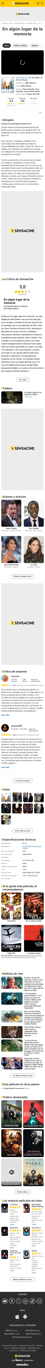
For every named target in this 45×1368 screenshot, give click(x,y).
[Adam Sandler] (11, 513)
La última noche (34, 953)
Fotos (6, 789)
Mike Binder (31, 83)
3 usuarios (14, 729)
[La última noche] (34, 938)
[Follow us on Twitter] (19, 1301)
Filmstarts (30, 1330)
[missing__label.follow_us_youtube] (5, 1301)
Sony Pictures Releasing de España (31, 847)
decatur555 (16, 726)
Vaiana (34, 1251)
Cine (10, 23)
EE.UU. (25, 843)
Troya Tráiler (11, 1155)
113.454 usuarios (14, 680)
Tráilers (7, 388)
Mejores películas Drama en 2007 (24, 957)
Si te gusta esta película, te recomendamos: (19, 888)
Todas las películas (19, 23)
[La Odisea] (4, 1208)
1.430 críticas (24, 680)
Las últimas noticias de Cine (22, 1076)
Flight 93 (11, 953)
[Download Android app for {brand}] (26, 1316)
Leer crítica (22, 380)
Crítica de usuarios (14, 671)
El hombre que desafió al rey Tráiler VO (12, 1184)
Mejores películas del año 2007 (25, 955)
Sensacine (22, 98)
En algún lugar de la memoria (16, 1088)
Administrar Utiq (33, 1348)
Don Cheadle (34, 528)
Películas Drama (32, 23)
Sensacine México (20, 1337)
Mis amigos (33, 98)
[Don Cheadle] (34, 513)
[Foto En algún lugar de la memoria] (6, 797)
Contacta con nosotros (26, 1345)
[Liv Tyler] (34, 549)
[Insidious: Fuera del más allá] (4, 1254)
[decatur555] (5, 728)
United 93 (11, 921)
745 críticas (24, 729)
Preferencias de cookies (28, 1351)
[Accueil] (20, 3)
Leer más (5, 715)
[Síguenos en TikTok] (33, 1301)
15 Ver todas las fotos (22, 831)
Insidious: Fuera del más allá (15, 1253)
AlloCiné (8, 1330)
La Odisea (14, 1205)
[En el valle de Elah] (34, 905)
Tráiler (12, 1225)
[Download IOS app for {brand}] (18, 1316)
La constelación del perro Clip (12, 1126)
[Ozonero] (5, 678)
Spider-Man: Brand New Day (38, 1205)
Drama (25, 80)
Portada (4, 23)
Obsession (14, 1228)
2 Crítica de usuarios (22, 781)
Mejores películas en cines (22, 1279)
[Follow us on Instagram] (26, 1301)
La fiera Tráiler (33, 1184)
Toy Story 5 (36, 1228)
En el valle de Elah (34, 921)
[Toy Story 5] (26, 1231)
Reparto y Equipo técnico (23, 576)
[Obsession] (4, 1231)
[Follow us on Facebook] (12, 1301)
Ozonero (15, 676)
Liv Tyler (33, 565)
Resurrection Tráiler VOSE (33, 1126)
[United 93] (11, 905)
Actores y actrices (14, 496)
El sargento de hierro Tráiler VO (34, 1155)
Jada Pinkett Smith (32, 91)
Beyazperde (9, 1334)
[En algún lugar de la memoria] (7, 84)
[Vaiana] (26, 1254)
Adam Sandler (29, 89)
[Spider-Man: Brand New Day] (26, 1208)
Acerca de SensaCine (9, 1345)
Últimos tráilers (22, 1192)
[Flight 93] (11, 938)
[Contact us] (39, 1301)
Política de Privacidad (18, 1348)
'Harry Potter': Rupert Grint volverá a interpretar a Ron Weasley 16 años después (32, 1031)
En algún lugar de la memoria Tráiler (33, 393)
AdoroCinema (31, 1334)
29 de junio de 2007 (24, 78)
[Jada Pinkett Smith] (11, 549)
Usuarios (11, 98)
